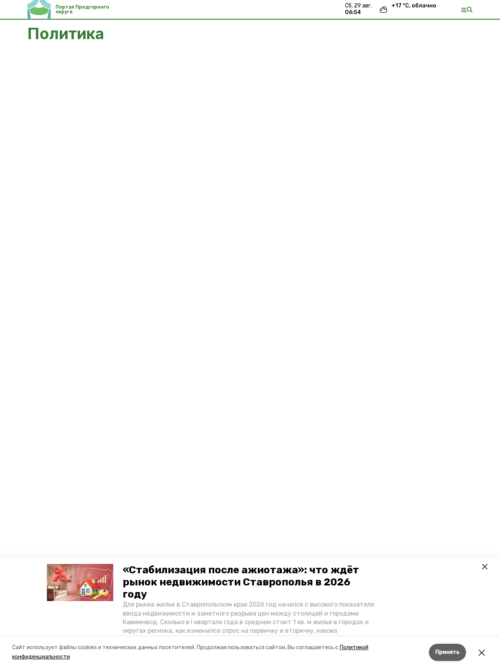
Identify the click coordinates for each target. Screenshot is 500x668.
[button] (80, 582)
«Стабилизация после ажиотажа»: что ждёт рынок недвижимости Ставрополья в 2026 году (241, 582)
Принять (447, 652)
